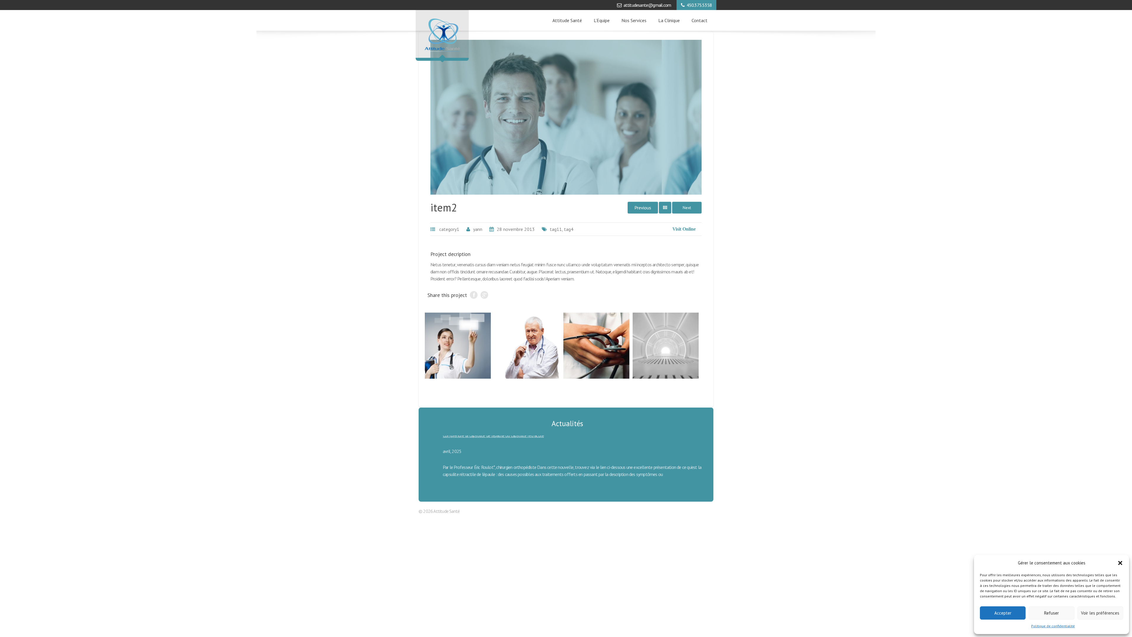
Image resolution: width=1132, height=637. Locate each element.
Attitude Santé (567, 20)
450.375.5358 (699, 5)
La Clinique (669, 20)
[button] (1120, 563)
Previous (642, 208)
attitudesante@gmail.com (647, 5)
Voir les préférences (1100, 613)
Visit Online (684, 229)
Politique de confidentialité (1053, 626)
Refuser (1051, 613)
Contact (700, 20)
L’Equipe (602, 20)
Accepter (1002, 613)
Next (687, 207)
